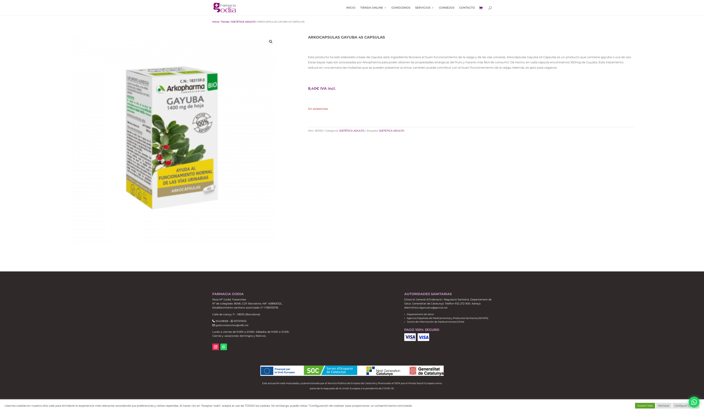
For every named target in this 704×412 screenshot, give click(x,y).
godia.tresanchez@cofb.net (232, 325)
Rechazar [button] (663, 405)
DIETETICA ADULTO (391, 130)
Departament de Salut (420, 314)
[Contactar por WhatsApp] (694, 402)
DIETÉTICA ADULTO (243, 21)
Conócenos (400, 7)
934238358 (222, 321)
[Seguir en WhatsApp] (223, 347)
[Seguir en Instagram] (215, 347)
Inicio (350, 7)
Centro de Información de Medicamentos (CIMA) (435, 321)
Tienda (225, 21)
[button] (270, 41)
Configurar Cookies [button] (686, 405)
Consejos (446, 7)
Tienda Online (371, 7)
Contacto (467, 7)
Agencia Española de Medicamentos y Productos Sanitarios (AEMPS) (447, 318)
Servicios (422, 7)
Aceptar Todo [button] (645, 405)
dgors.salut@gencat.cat (433, 307)
